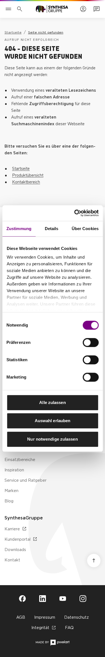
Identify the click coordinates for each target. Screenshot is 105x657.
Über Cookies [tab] (85, 228)
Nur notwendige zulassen (52, 439)
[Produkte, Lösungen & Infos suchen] (21, 9)
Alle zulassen (52, 402)
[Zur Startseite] (52, 9)
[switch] (91, 342)
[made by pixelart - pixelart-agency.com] (52, 642)
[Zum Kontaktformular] (96, 9)
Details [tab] (52, 228)
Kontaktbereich (26, 181)
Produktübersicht (27, 175)
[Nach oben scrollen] (94, 560)
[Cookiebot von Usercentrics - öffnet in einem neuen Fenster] (75, 213)
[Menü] (8, 9)
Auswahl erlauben (53, 420)
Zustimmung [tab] (18, 228)
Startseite (21, 168)
